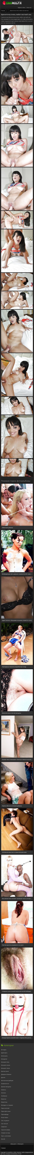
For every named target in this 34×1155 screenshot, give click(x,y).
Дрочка (3, 1077)
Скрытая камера (5, 1130)
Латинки (3, 1093)
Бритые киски (5, 1071)
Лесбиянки (4, 1096)
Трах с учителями (6, 1136)
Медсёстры (4, 1102)
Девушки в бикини (6, 1074)
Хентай (3, 1139)
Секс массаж (4, 1123)
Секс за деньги (5, 1120)
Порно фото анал (5, 1111)
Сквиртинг (4, 1126)
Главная (3, 10)
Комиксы (3, 1090)
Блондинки (4, 1059)
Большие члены (5, 1068)
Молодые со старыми (7, 1105)
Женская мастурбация (7, 1080)
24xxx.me (28, 7)
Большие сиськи (5, 1065)
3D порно (3, 1049)
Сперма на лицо (5, 1133)
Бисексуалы (4, 1056)
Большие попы (5, 1062)
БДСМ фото (4, 1053)
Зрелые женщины (6, 1086)
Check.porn (20, 1144)
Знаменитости (5, 1083)
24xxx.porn (13, 1144)
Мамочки (3, 1099)
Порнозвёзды (4, 1114)
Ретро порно (4, 1117)
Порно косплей (5, 1108)
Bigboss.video (21, 7)
